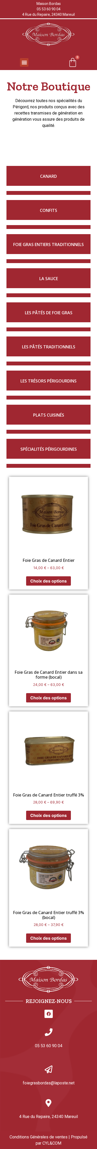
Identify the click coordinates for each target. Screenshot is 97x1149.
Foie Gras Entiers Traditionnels (48, 244)
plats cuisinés (48, 415)
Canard (48, 176)
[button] (24, 62)
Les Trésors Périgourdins (48, 381)
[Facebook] (48, 1014)
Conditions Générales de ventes (39, 1137)
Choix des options (48, 581)
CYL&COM (51, 1143)
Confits (48, 210)
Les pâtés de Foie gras (48, 313)
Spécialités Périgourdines (48, 449)
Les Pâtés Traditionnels (48, 347)
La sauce (48, 278)
